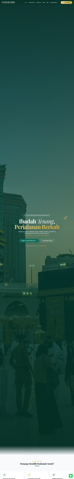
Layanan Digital (53, 2)
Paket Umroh (32, 2)
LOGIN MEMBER (67, 2)
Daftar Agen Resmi (42, 245)
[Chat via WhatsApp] (71, 476)
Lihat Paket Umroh (47, 240)
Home (26, 2)
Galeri (43, 2)
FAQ (47, 2)
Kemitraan (38, 2)
